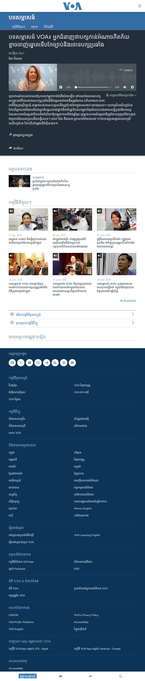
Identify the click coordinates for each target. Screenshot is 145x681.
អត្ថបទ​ (34, 26)
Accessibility (81, 622)
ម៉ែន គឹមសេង (15, 58)
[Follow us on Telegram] (46, 362)
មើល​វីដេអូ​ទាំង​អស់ (128, 300)
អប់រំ (11, 515)
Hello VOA (15, 432)
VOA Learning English (87, 535)
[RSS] (55, 362)
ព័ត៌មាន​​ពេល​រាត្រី (17, 425)
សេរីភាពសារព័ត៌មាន (84, 494)
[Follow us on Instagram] (38, 362)
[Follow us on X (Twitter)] (20, 362)
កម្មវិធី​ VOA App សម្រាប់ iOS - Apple (28, 648)
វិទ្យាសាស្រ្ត (79, 459)
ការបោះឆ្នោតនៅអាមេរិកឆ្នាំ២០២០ (90, 501)
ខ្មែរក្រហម (79, 473)
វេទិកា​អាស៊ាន (80, 425)
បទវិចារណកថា (81, 515)
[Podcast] (63, 362)
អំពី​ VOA (13, 588)
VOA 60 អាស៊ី (81, 392)
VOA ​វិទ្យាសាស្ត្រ (82, 385)
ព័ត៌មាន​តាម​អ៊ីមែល (83, 561)
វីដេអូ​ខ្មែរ (13, 385)
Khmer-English (83, 508)
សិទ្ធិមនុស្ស (14, 501)
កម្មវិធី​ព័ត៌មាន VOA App (21, 561)
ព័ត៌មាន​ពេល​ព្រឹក (17, 418)
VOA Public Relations (21, 622)
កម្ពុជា (12, 452)
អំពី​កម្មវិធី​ (48, 26)
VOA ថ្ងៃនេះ (15, 399)
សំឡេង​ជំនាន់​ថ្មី (81, 418)
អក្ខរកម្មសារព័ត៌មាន (83, 487)
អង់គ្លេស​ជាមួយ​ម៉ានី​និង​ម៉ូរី (21, 535)
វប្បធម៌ (77, 466)
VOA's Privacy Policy (86, 615)
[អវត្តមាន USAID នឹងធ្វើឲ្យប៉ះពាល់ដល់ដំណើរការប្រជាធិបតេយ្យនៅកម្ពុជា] (28, 219)
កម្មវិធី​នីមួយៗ (18, 26)
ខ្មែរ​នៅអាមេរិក (15, 473)
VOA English (16, 629)
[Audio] (90, 676)
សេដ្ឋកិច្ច (13, 494)
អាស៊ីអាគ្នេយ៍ (15, 480)
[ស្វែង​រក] (120, 676)
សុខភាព (13, 508)
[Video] (60, 676)
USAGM (13, 615)
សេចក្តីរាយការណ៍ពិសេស (86, 480)
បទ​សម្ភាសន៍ (38, 177)
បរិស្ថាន (77, 452)
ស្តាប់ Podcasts (17, 568)
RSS (76, 568)
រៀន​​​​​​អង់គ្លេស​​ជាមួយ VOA (21, 542)
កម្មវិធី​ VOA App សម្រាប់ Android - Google (97, 648)
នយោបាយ (14, 487)
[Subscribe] (72, 362)
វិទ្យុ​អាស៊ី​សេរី (80, 629)
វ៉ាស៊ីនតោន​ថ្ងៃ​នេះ (17, 392)
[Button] (16, 149)
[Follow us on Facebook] (12, 362)
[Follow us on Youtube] (29, 362)
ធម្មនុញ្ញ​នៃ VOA (17, 595)
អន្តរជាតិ (13, 459)
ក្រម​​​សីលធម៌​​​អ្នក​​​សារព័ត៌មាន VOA (91, 588)
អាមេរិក (12, 466)
